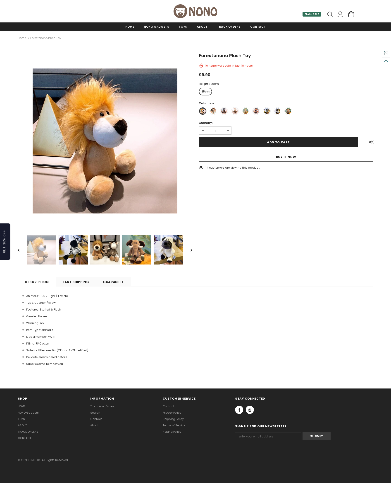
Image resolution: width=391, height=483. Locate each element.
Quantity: (206, 123)
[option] (105, 141)
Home (22, 38)
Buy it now (286, 157)
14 (206, 168)
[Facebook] (239, 410)
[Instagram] (250, 410)
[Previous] (22, 250)
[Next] (188, 250)
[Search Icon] (330, 14)
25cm (205, 91)
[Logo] (195, 11)
